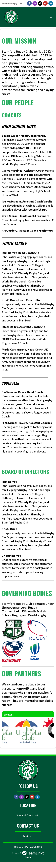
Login (28, 857)
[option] (28, 731)
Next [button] (49, 729)
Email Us (27, 836)
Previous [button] (6, 729)
